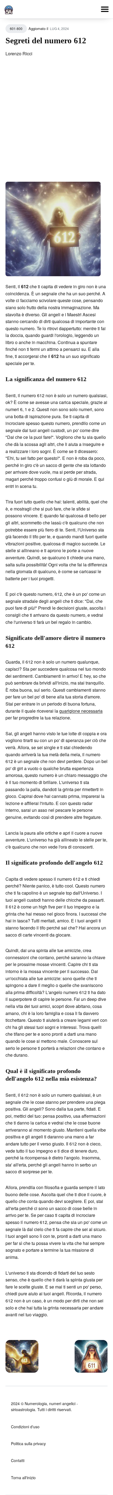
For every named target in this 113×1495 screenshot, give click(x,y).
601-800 (16, 28)
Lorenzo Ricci (18, 53)
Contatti (17, 1460)
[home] (8, 8)
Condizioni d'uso (25, 1426)
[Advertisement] (56, 123)
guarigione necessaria (81, 711)
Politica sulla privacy (28, 1443)
